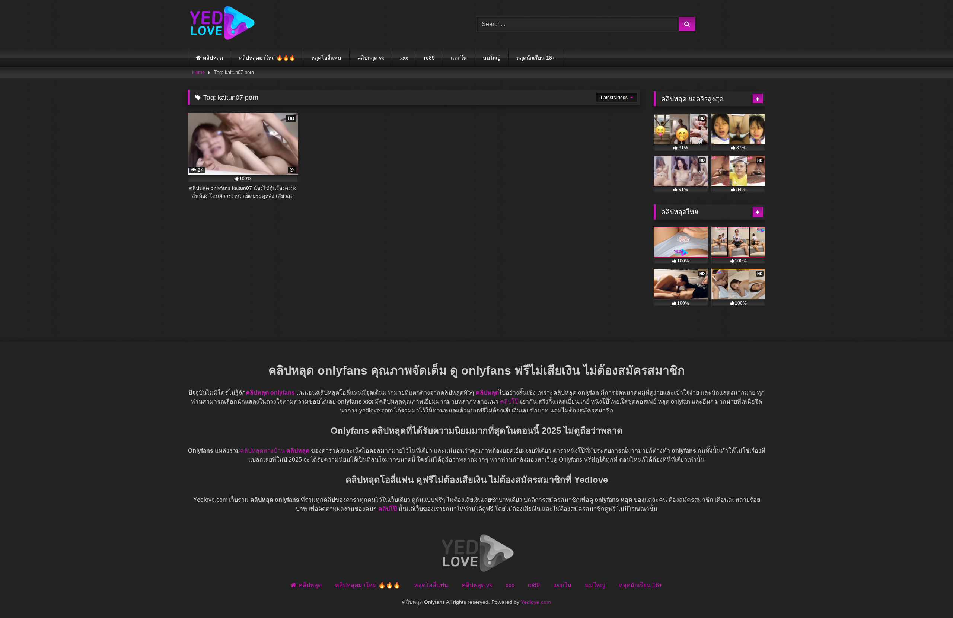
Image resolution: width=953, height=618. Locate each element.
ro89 (429, 58)
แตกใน (459, 58)
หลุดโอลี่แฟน (326, 58)
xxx (404, 58)
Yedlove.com (536, 602)
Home (198, 72)
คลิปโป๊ (509, 401)
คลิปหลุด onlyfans (270, 392)
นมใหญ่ (491, 58)
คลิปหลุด (213, 58)
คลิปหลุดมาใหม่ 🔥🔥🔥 (267, 58)
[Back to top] (930, 596)
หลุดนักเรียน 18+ (535, 58)
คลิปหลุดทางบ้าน (262, 450)
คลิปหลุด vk (370, 58)
